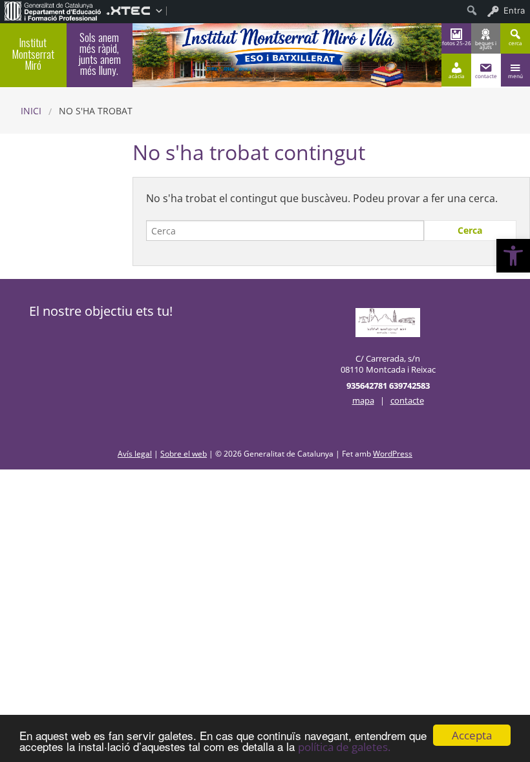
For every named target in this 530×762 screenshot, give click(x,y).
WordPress (392, 453)
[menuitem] (53, 10)
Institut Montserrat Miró (33, 53)
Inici (31, 111)
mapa (363, 400)
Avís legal (135, 453)
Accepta (472, 735)
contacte (407, 400)
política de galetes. (344, 746)
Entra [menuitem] (514, 10)
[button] (513, 256)
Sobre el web (183, 453)
